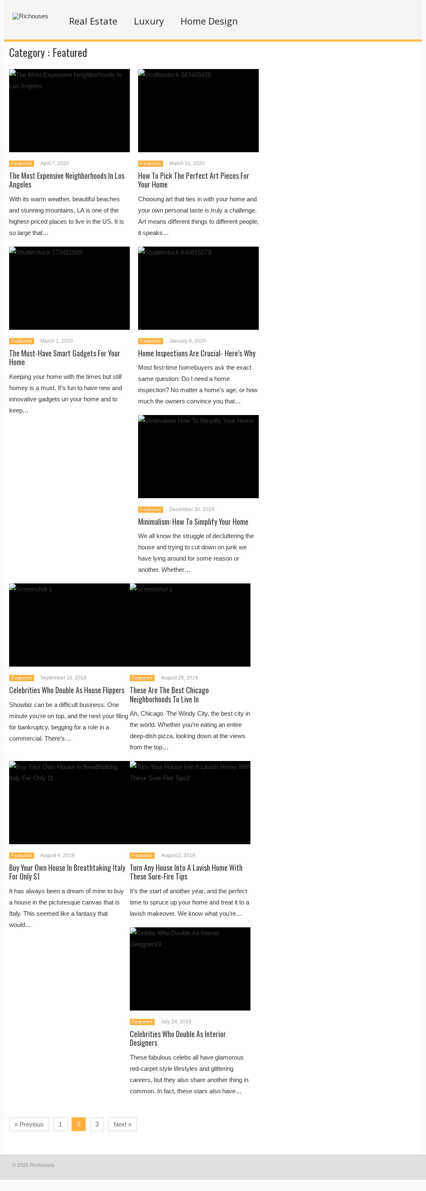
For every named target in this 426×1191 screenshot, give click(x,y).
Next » (122, 1124)
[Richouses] (30, 16)
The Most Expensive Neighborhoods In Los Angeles (66, 180)
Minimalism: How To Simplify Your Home (193, 521)
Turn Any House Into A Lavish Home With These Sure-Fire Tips (186, 872)
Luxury (149, 20)
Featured (21, 163)
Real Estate (93, 20)
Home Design (209, 20)
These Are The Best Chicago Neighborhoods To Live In (169, 694)
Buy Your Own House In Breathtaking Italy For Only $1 (67, 872)
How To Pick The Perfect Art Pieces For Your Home (193, 180)
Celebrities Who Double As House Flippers (66, 689)
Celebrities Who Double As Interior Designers (178, 1038)
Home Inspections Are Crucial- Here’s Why (196, 353)
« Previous (29, 1124)
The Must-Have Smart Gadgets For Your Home (64, 358)
